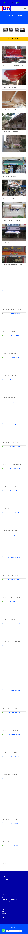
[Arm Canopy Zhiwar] (14, 387)
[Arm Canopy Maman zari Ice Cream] (14, 254)
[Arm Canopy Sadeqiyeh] (14, 476)
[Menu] (24, 8)
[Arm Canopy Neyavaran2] (14, 697)
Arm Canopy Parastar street (12, 309)
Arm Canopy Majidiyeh (9, 664)
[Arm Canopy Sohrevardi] (14, 808)
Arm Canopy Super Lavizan (11, 442)
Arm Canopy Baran (8, 242)
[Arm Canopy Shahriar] (14, 786)
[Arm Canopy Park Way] (14, 99)
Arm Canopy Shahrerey (10, 553)
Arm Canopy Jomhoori (9, 198)
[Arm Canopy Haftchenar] (14, 830)
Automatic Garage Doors (6, 881)
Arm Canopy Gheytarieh (10, 531)
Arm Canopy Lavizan (9, 619)
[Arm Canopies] (14, 853)
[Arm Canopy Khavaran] (14, 77)
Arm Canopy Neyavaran (10, 774)
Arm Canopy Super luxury (11, 420)
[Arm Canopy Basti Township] (14, 631)
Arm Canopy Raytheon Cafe (11, 575)
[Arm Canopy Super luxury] (14, 409)
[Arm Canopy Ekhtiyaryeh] (14, 121)
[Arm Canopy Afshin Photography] (14, 454)
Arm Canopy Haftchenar (10, 841)
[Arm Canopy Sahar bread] (14, 720)
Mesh (3, 886)
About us (3, 911)
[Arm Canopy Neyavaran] (14, 764)
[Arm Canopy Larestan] (14, 675)
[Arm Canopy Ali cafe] (14, 498)
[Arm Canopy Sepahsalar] (14, 742)
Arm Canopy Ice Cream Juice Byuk (13, 65)
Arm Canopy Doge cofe (10, 375)
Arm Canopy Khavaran (10, 87)
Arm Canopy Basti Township (11, 641)
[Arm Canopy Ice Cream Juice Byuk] (14, 54)
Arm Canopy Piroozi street (11, 287)
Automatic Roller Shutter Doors (8, 879)
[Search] (21, 8)
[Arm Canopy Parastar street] (14, 298)
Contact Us (4, 915)
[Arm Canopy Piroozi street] (14, 276)
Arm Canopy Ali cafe (9, 508)
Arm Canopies (7, 863)
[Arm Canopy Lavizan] (14, 609)
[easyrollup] (11, 8)
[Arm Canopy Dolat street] (14, 321)
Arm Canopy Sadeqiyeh (10, 486)
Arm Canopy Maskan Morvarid (12, 220)
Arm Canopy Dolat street (11, 331)
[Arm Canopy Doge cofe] (14, 365)
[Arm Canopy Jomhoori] (5, 30)
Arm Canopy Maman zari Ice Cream (13, 265)
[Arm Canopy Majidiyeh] (14, 653)
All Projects (4, 913)
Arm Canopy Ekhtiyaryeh (10, 132)
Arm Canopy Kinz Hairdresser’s (12, 154)
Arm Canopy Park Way (9, 109)
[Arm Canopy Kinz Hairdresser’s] (14, 143)
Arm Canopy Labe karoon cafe (12, 597)
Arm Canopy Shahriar (9, 797)
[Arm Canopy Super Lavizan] (14, 431)
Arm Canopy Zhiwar (9, 398)
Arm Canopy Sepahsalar (10, 752)
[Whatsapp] (3, 930)
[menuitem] (7, 3)
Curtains (3, 884)
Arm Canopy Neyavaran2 (10, 708)
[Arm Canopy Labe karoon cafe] (14, 587)
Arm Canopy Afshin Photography (13, 464)
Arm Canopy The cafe (9, 353)
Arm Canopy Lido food (9, 176)
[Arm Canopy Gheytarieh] (14, 520)
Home (3, 909)
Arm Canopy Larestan (9, 686)
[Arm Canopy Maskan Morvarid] (14, 210)
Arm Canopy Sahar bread (10, 730)
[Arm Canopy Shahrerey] (14, 542)
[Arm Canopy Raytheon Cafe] (14, 564)
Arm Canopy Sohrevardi (10, 819)
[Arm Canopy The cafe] (14, 343)
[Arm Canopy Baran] (14, 232)
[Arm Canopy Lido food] (14, 165)
